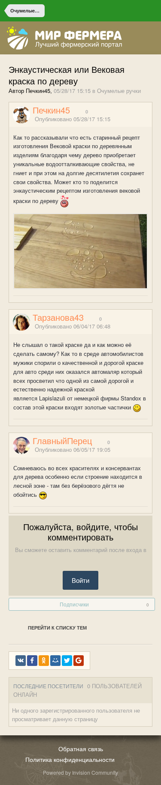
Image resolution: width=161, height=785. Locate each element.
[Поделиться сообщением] (149, 119)
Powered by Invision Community (80, 772)
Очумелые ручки (119, 91)
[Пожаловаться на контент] (139, 119)
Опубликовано (72, 119)
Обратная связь (80, 748)
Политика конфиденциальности (70, 759)
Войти (80, 580)
